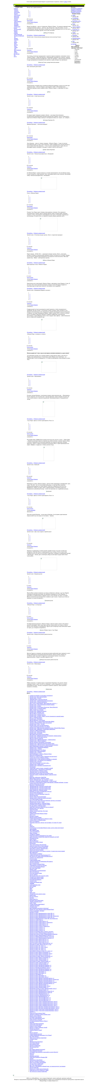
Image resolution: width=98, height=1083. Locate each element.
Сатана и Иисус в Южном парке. (38, 820)
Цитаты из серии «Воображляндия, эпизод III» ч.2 (42, 914)
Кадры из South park (19, 35)
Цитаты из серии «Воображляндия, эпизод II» (41, 992)
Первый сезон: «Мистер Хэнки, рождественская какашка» (44, 744)
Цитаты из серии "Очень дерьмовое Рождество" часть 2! (43, 1004)
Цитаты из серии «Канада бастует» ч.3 (39, 941)
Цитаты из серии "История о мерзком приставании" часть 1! (44, 1006)
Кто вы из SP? (17, 29)
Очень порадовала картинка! (37, 1023)
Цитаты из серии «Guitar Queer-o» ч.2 (39, 921)
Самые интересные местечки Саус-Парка (40, 726)
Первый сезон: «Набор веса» (37, 764)
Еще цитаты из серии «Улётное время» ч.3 (40, 961)
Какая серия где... (34, 899)
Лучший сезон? (33, 906)
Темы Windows (17, 21)
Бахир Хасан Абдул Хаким (36, 842)
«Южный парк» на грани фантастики (39, 772)
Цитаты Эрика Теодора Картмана (38, 796)
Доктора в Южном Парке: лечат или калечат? (41, 722)
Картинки (16, 17)
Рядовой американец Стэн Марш (38, 750)
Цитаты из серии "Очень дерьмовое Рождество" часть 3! (43, 1002)
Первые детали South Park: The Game (39, 811)
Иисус (31, 825)
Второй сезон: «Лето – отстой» (37, 724)
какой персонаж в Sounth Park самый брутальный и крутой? (44, 836)
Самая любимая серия (35, 884)
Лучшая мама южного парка (36, 878)
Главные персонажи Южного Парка (38, 813)
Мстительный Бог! (34, 1046)
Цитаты (16, 19)
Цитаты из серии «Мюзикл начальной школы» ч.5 (42, 983)
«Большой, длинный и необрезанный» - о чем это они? (43, 781)
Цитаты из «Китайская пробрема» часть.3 (40, 967)
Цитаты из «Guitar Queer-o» (36, 919)
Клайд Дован (33, 903)
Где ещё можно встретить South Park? (39, 847)
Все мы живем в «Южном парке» (38, 805)
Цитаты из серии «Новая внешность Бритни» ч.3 (42, 935)
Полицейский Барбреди (35, 879)
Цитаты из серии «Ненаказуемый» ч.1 (39, 984)
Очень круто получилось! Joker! (37, 1013)
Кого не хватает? (34, 1032)
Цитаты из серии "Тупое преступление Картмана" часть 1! (44, 1010)
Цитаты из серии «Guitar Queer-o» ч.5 (39, 925)
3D (15, 37)
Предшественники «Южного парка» (38, 770)
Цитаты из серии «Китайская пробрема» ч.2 (40, 966)
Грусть (31, 1040)
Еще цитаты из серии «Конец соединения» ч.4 (41, 956)
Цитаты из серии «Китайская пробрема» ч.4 (40, 969)
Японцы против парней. (36, 817)
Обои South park (18, 34)
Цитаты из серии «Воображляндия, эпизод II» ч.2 (42, 991)
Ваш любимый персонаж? (36, 1050)
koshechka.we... (76, 29)
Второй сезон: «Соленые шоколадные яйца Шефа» (42, 721)
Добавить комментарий (39, 35)
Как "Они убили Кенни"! (36, 1065)
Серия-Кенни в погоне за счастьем (38, 865)
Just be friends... (33, 829)
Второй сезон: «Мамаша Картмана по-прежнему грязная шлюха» (45, 735)
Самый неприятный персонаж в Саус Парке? (41, 1035)
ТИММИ (32, 883)
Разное (15, 28)
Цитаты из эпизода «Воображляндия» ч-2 (40, 995)
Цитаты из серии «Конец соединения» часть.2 (41, 953)
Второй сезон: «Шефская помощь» (38, 711)
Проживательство (34, 838)
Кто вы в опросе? (34, 896)
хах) (31, 824)
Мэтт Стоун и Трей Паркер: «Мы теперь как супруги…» (43, 703)
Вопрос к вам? (33, 869)
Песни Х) (32, 1053)
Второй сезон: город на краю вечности (39, 725)
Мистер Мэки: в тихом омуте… (37, 713)
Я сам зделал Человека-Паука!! (37, 866)
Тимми (16, 47)
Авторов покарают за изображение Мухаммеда (41, 861)
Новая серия (33, 895)
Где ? (31, 1031)
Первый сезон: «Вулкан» (36, 761)
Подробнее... (30, 35)
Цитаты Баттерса (34, 795)
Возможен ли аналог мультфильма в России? (41, 791)
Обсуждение (17, 15)
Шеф (15, 51)
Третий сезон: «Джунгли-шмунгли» (38, 702)
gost (73, 41)
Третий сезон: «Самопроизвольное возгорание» (41, 700)
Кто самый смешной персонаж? (37, 1049)
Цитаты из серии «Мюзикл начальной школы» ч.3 (42, 980)
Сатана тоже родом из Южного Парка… (39, 757)
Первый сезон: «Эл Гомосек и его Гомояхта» (41, 760)
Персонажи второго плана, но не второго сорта (41, 773)
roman (74, 32)
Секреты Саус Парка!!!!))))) (36, 857)
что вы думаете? (34, 874)
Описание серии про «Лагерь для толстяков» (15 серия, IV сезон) (46, 822)
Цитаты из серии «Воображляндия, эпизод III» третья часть (44, 916)
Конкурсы (16, 16)
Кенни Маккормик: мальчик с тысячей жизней (41, 746)
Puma (74, 23)
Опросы (16, 9)
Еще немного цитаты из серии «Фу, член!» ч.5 (41, 951)
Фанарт (16, 13)
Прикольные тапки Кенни (36, 1059)
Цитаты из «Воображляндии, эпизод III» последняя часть (44, 918)
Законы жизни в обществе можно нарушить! (40, 798)
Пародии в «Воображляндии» (37, 785)
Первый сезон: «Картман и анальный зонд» (40, 765)
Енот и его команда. (34, 821)
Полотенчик (33, 766)
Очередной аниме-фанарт (36, 1024)
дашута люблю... (77, 26)
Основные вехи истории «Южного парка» (40, 804)
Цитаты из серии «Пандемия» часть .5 (39, 976)
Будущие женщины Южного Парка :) (39, 1021)
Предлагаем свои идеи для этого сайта (39, 875)
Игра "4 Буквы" (33, 833)
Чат (15, 55)
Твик (15, 46)
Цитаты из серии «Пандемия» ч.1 (38, 971)
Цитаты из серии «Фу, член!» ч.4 (38, 949)
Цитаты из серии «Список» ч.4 (37, 930)
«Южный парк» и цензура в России (38, 699)
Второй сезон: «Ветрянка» (36, 719)
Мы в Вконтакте (34, 852)
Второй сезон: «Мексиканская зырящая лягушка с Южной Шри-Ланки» (47, 728)
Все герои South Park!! (35, 868)
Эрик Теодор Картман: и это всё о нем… (40, 763)
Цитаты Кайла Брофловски (36, 792)
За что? (31, 1048)
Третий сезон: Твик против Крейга (38, 696)
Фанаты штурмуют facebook (36, 849)
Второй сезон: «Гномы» (35, 706)
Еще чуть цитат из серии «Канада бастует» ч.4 (41, 943)
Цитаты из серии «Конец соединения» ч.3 (40, 954)
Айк (15, 48)
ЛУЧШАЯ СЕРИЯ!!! (35, 834)
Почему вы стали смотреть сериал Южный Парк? (42, 909)
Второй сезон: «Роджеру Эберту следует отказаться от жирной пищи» (47, 716)
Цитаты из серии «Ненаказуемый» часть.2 (40, 986)
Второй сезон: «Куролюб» (36, 733)
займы (65, 1)
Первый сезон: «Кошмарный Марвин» (39, 747)
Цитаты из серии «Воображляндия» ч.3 (39, 996)
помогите (32, 826)
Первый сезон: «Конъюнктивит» (38, 751)
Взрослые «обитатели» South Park (38, 777)
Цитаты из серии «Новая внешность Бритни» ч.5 (42, 938)
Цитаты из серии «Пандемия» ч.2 (38, 973)
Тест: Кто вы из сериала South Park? (38, 1071)
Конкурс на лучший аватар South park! (39, 1069)
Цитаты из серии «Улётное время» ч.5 (39, 964)
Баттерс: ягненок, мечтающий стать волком (40, 742)
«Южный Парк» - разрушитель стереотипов (40, 769)
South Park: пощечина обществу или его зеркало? (42, 807)
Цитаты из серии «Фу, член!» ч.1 (38, 945)
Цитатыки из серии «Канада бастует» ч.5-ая (40, 944)
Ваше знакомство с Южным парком (38, 790)
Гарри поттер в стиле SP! (36, 1019)
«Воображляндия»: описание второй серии (40, 787)
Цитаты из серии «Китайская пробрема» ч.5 (40, 970)
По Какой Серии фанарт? (36, 1017)
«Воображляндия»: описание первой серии (40, 789)
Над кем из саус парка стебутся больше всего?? (41, 856)
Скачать (16, 20)
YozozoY (32, 1054)
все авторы (73, 44)
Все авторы (16, 54)
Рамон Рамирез (34, 22)
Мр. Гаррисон (17, 50)
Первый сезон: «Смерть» (36, 752)
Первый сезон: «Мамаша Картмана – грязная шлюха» (43, 739)
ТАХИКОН (75, 18)
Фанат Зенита (33, 839)
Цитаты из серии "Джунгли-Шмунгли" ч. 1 (40, 1000)
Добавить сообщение (76, 9)
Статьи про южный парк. (36, 882)
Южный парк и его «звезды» (37, 808)
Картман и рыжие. (34, 816)
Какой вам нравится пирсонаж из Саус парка (41, 835)
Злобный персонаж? (35, 905)
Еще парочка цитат (34, 1044)
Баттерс (16, 44)
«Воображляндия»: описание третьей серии (40, 786)
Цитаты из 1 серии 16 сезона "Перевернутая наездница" (43, 756)
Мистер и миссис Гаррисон (36, 738)
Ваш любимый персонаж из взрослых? (39, 908)
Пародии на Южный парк (36, 755)
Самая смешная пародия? (36, 1034)
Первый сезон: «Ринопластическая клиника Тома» (42, 743)
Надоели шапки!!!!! (34, 862)
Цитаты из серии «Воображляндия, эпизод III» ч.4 (42, 917)
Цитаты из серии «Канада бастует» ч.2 (39, 940)
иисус (15, 56)
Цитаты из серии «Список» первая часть (40, 926)
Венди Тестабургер (34, 871)
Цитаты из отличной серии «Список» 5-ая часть (41, 931)
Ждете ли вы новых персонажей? (38, 1062)
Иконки (16, 22)
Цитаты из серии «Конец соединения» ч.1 (40, 952)
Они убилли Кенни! (34, 1043)
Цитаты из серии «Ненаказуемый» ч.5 (39, 989)
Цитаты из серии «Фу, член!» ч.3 (38, 948)
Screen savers (17, 26)
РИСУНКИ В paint (34, 830)
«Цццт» (31, 776)
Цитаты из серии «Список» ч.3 (37, 929)
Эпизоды (16, 11)
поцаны (31, 1058)
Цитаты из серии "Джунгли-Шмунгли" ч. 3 (40, 997)
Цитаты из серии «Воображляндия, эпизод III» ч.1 (42, 913)
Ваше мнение (33, 812)
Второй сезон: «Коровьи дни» (37, 712)
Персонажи (17, 12)
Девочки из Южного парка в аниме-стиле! (40, 1014)
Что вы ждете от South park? (36, 1063)
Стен (15, 41)
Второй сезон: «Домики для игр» (38, 715)
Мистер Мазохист (34, 840)
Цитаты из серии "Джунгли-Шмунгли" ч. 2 (40, 999)
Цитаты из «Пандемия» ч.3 (36, 974)
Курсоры (16, 24)
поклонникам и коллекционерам (38, 870)
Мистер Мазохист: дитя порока (37, 720)
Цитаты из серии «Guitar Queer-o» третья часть (41, 922)
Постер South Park (34, 1067)
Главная (16, 8)
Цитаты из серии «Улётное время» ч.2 (39, 960)
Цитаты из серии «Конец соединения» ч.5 (40, 957)
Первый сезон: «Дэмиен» (36, 748)
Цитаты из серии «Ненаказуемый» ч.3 (39, 987)
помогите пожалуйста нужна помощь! (39, 846)
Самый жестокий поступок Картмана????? (40, 855)
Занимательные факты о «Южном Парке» (40, 803)
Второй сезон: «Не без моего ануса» (38, 737)
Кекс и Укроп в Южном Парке (37, 864)
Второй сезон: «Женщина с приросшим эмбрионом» (42, 729)
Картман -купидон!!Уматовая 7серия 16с (40, 794)
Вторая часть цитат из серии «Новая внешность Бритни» (44, 934)
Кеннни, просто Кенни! (35, 1015)
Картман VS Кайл (34, 912)
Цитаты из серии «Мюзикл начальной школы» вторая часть (44, 979)
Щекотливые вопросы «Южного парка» (39, 778)
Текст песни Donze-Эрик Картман (38, 844)
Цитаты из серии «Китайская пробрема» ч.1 (40, 965)
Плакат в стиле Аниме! (35, 1026)
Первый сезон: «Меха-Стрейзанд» (38, 741)
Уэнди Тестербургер (35, 831)
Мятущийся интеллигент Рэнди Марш (39, 734)
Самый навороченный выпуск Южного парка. (41, 818)
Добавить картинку (75, 12)
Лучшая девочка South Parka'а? (37, 904)
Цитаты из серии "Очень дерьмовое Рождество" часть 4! (43, 1001)
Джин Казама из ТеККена (36, 853)
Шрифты (16, 25)
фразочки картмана (34, 1056)
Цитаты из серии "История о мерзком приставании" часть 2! (44, 1008)
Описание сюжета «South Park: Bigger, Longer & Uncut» (43, 774)
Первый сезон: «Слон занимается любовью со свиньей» (43, 759)
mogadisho (32, 510)
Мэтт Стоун (32, 814)
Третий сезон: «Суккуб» (35, 698)
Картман (16, 39)
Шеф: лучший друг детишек (36, 709)
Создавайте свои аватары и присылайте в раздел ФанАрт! (44, 1052)
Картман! (32, 1022)
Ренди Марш (33, 886)
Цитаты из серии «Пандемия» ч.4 (38, 975)
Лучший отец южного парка (37, 877)
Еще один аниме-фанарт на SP (37, 1018)
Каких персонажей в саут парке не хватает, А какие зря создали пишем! (47, 851)
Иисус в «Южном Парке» (36, 717)
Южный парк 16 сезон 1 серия (37, 801)
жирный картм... (77, 38)
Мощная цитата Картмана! (36, 1041)
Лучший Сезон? (33, 1039)
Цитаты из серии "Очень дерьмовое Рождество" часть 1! (43, 1005)
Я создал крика (33, 859)
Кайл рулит (32, 892)
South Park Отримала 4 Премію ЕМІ (38, 1057)
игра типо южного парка (36, 873)
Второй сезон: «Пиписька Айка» (38, 731)
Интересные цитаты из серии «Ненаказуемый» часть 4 (43, 988)
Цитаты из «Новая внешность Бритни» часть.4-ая (42, 936)
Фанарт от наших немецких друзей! (38, 1027)
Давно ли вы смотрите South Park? (38, 1037)
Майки (16, 31)
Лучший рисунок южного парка (37, 894)
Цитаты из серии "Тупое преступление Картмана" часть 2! (44, 1009)
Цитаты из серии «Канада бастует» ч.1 (39, 939)
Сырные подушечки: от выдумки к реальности (41, 695)
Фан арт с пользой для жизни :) (37, 1061)
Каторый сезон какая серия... (37, 900)
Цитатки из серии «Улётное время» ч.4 (39, 962)
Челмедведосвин (34, 809)
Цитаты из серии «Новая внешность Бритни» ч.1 (42, 932)
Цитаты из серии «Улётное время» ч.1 (39, 958)
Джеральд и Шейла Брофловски (37, 730)
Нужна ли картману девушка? (37, 910)
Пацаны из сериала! (34, 1028)
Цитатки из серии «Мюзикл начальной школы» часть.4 (43, 982)
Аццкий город (33, 881)
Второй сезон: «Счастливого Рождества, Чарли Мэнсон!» (44, 707)
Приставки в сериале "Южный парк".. (39, 848)
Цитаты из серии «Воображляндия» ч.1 (39, 993)
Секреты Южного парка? (36, 1030)
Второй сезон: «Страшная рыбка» (38, 708)
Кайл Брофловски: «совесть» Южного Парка (41, 754)
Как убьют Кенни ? (34, 1036)
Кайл (15, 43)
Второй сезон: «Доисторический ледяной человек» (42, 704)
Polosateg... (75, 35)
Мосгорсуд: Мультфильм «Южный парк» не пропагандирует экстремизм (47, 1066)
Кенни (15, 42)
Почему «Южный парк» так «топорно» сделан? (41, 779)
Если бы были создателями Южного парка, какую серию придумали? (47, 827)
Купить (15, 30)
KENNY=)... (33, 1011)
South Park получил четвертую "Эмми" (39, 1070)
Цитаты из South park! (35, 1045)
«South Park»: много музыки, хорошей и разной (41, 768)
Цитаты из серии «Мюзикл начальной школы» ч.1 (42, 978)
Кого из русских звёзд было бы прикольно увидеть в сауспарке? (45, 800)
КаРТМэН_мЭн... (77, 21)
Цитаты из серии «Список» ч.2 (37, 927)
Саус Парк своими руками (36, 799)
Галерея (16, 33)
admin (74, 15)
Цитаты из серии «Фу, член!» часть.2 (39, 947)
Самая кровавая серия (35, 860)
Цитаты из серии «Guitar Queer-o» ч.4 (39, 923)
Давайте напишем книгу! (36, 901)
